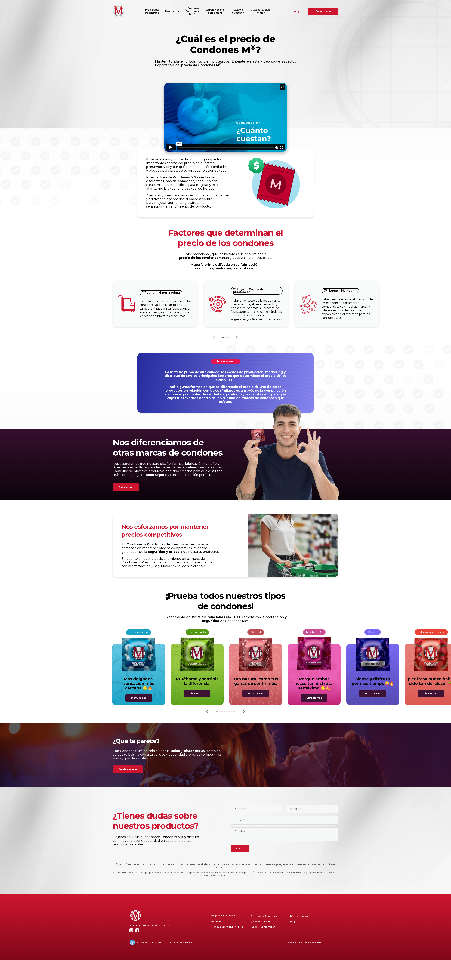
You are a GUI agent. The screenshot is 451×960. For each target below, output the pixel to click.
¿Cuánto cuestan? (238, 11)
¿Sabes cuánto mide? (261, 11)
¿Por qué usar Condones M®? (227, 926)
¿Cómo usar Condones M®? (192, 11)
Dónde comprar (323, 11)
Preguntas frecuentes (152, 11)
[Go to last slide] (207, 711)
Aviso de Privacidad (298, 942)
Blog (297, 11)
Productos (172, 11)
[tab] (223, 337)
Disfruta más (138, 698)
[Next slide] (237, 337)
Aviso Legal (316, 942)
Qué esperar (126, 487)
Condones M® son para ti (215, 11)
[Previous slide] (214, 337)
